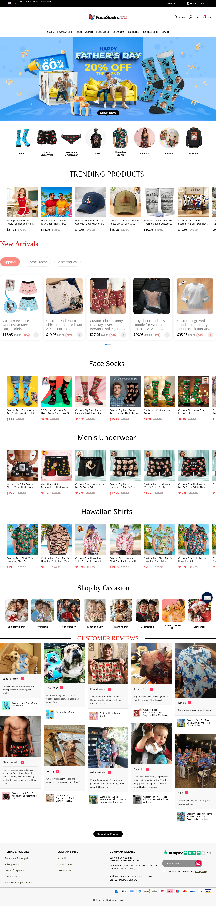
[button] (179, 17)
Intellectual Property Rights (18, 882)
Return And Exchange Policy (19, 858)
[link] (50, 32)
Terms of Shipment (14, 870)
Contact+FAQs (64, 864)
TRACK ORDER (64, 870)
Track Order (197, 3)
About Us (62, 858)
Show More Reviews (108, 834)
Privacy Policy (12, 864)
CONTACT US (172, 3)
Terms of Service (13, 876)
